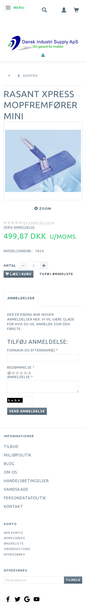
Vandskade (16, 489)
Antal (10, 265)
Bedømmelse (19, 367)
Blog (9, 463)
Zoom (45, 208)
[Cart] (76, 10)
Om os (10, 472)
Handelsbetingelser (26, 481)
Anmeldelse (18, 377)
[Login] (64, 10)
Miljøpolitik (18, 455)
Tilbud (11, 446)
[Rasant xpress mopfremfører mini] (43, 161)
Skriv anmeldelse (19, 227)
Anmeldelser (21, 298)
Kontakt (13, 506)
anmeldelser (39, 223)
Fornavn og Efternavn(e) (31, 350)
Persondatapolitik (25, 498)
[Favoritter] (54, 9)
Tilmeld (73, 579)
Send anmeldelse (27, 411)
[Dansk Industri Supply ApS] (43, 35)
